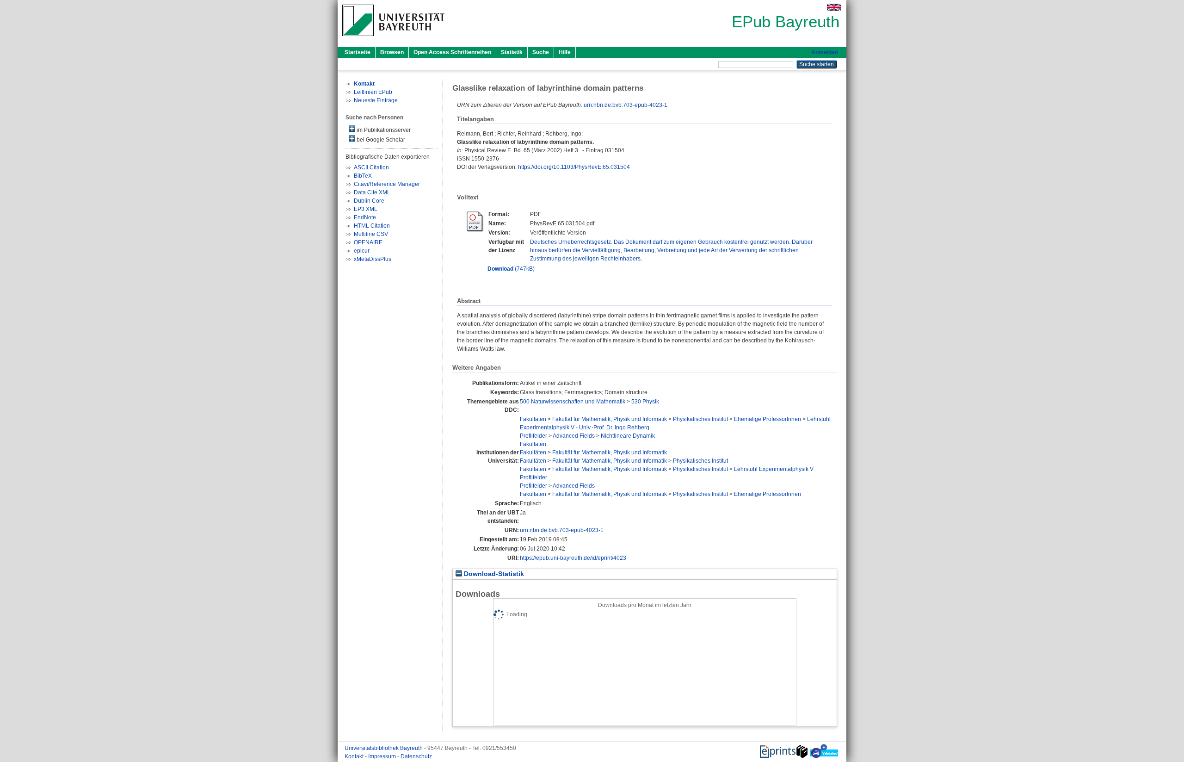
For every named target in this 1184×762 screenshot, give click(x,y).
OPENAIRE (368, 242)
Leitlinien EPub (373, 92)
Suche (540, 52)
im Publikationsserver (383, 130)
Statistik (512, 52)
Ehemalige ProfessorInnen (767, 419)
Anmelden (824, 52)
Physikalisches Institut (700, 419)
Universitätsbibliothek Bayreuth (384, 748)
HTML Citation (372, 226)
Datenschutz (416, 756)
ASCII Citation (371, 167)
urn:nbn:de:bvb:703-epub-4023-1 (625, 105)
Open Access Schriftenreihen (452, 52)
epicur (362, 251)
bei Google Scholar (380, 139)
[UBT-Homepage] (393, 39)
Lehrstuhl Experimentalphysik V (774, 469)
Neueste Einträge (376, 100)
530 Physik (645, 401)
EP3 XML (365, 209)
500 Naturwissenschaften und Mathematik (572, 401)
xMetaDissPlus (372, 259)
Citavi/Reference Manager (387, 184)
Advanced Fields (574, 436)
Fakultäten (533, 419)
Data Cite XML (372, 192)
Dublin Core (369, 201)
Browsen (392, 52)
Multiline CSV (371, 234)
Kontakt (355, 756)
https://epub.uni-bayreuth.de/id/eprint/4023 (573, 558)
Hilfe (565, 52)
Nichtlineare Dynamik (628, 436)
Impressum (382, 756)
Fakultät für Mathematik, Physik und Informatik (609, 419)
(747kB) (511, 269)
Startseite (357, 52)
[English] (834, 7)
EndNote (365, 217)
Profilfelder (533, 436)
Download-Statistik (493, 573)
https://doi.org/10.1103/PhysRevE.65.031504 (574, 167)
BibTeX (363, 176)
